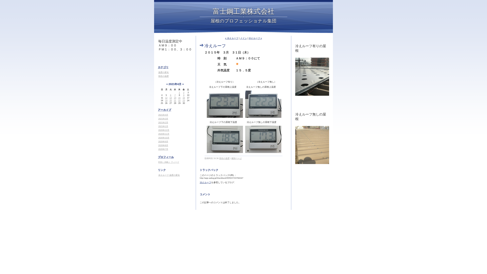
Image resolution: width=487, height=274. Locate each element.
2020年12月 (163, 130)
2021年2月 (163, 122)
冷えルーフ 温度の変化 (169, 175)
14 (175, 98)
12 (166, 98)
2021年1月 (163, 126)
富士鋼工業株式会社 (243, 11)
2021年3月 (163, 119)
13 (170, 98)
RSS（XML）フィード (168, 162)
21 (175, 100)
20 (170, 100)
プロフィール (166, 157)
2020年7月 (163, 149)
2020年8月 (163, 145)
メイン (243, 38)
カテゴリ (163, 67)
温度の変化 (163, 72)
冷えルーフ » (255, 38)
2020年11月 (163, 134)
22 (179, 100)
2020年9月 (163, 141)
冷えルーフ (205, 182)
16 (184, 98)
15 (179, 98)
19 (166, 100)
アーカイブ (164, 109)
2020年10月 (163, 138)
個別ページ (236, 158)
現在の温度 (163, 76)
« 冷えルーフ (231, 38)
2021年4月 (163, 115)
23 (184, 100)
